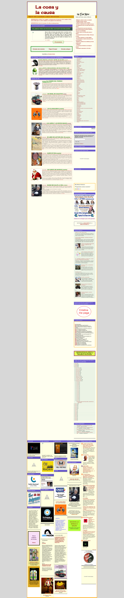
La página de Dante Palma (88, 443)
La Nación (47, 16)
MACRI (74, 526)
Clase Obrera (79, 65)
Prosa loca (78, 110)
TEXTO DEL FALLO (67, 74)
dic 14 (78, 388)
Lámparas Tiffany (80, 89)
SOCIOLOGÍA (79, 118)
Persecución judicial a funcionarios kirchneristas (84, 108)
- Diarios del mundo (54, 16)
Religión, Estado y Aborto (81, 21)
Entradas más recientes (39, 49)
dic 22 (78, 395)
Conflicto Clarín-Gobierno (81, 69)
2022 (76, 416)
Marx (77, 94)
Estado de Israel (79, 75)
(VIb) (76, 330)
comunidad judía (79, 68)
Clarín (35, 16)
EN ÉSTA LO (74, 522)
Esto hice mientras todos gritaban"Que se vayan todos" (60, 591)
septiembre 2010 (79, 377)
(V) (75, 328)
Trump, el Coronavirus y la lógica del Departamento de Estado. (91, 520)
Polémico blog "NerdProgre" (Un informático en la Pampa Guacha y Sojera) (89, 508)
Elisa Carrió (79, 74)
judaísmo (78, 87)
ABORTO (78, 44)
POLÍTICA (78, 109)
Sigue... (58, 88)
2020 (76, 414)
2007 (76, 363)
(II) (75, 325)
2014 (76, 407)
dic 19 (78, 393)
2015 (76, 408)
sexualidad (78, 116)
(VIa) (76, 329)
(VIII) (76, 332)
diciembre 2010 (78, 380)
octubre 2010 (78, 378)
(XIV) (76, 340)
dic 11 (78, 386)
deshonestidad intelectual (88, 517)
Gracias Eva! (79, 431)
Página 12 (31, 16)
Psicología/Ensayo (80, 111)
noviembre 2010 (79, 379)
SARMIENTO (79, 115)
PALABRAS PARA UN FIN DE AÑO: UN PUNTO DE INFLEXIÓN (51, 29)
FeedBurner (81, 143)
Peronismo (78, 107)
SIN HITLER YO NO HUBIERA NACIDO (46, 565)
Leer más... (46, 117)
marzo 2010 (78, 370)
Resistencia (79, 114)
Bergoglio (78, 63)
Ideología (78, 84)
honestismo (79, 83)
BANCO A (74, 524)
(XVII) (76, 343)
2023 (76, 417)
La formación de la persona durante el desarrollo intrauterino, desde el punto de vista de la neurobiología (84, 29)
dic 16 (78, 391)
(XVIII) (76, 344)
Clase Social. (79, 66)
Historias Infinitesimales (80, 82)
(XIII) (76, 339)
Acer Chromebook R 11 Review (88, 510)
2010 (76, 366)
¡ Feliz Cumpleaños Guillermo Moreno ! (87, 251)
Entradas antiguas (65, 49)
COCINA (78, 67)
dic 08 (78, 384)
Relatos (78, 113)
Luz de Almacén (41, 16)
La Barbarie (85, 530)
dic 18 (78, 392)
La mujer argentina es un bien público (84, 37)
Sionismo (78, 117)
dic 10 (78, 385)
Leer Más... (62, 132)
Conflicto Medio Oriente (81, 70)
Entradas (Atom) (51, 54)
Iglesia (78, 85)
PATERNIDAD (79, 106)
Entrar (34, 542)
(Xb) (75, 336)
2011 (76, 403)
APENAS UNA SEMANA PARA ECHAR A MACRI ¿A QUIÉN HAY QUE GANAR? (87, 244)
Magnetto (78, 92)
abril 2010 (77, 371)
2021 (76, 415)
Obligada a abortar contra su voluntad (84, 20)
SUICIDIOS (79, 119)
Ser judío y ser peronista (85, 277)
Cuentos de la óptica (80, 72)
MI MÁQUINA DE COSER (81, 95)
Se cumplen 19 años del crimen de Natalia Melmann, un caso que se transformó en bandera (89, 532)
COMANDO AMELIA (86, 540)
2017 (76, 410)
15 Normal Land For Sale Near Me (89, 499)
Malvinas (78, 93)
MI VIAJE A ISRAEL (80, 96)
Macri (78, 91)
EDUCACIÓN (79, 73)
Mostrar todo (94, 549)
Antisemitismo (79, 61)
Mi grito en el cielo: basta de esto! (81, 232)
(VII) (75, 331)
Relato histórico (79, 112)
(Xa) (75, 334)
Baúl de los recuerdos (80, 62)
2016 (76, 409)
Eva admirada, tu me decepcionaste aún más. (84, 425)
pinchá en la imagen (34, 562)
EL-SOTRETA (85, 498)
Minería (78, 98)
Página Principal (53, 49)
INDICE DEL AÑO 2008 (74, 479)
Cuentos (78, 71)
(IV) (75, 326)
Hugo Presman (86, 454)
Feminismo (78, 76)
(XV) (75, 341)
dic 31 (78, 400)
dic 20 (78, 394)
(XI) (75, 338)
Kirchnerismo (79, 88)
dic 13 (78, 387)
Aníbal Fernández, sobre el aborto (83, 22)
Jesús (78, 86)
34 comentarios (58, 42)
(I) (75, 324)
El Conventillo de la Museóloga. (89, 485)
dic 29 (78, 399)
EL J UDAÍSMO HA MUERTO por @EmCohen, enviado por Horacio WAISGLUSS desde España (89, 476)
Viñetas (78, 121)
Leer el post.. (40, 65)
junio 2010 (78, 373)
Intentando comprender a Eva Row (83, 48)
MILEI (78, 97)
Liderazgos (78, 90)
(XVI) (76, 342)
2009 (76, 365)
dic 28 (78, 398)
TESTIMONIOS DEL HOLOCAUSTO (83, 120)
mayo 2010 (78, 372)
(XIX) (76, 345)
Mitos (78, 99)
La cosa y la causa (86, 474)
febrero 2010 (78, 369)
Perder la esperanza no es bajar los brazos (85, 24)
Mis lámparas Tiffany (47, 595)
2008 (76, 364)
